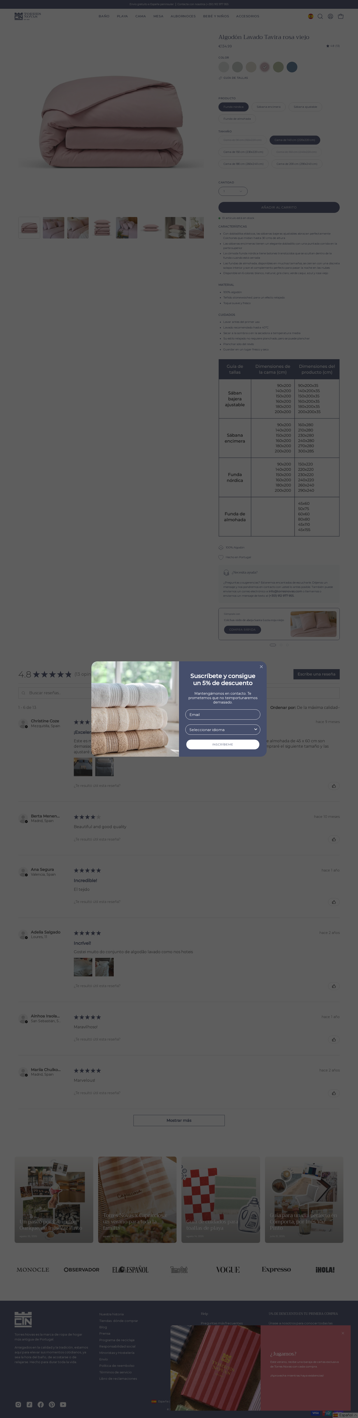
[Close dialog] (261, 667)
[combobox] (221, 729)
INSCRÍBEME (222, 744)
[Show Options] (255, 729)
